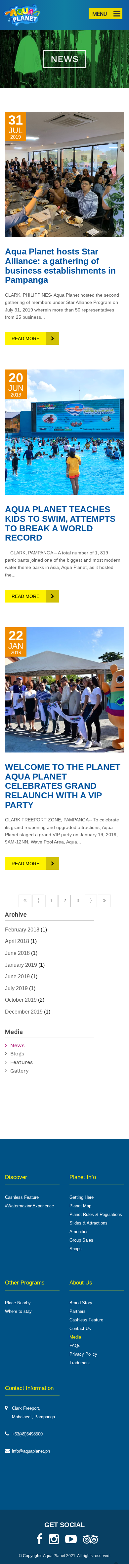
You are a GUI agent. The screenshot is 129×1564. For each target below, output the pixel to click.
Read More (25, 338)
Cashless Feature (22, 1197)
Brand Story (80, 1302)
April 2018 (17, 941)
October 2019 (21, 1000)
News (17, 1045)
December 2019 (24, 1012)
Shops (75, 1248)
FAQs (74, 1345)
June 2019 (17, 976)
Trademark (79, 1362)
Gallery (19, 1071)
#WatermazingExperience (29, 1205)
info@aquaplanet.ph (31, 1451)
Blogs (17, 1053)
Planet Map (80, 1205)
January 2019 (21, 965)
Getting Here (81, 1197)
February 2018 (22, 929)
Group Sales (81, 1240)
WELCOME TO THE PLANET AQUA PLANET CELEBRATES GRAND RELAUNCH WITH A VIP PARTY (62, 786)
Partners (77, 1311)
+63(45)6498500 (27, 1433)
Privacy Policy (83, 1354)
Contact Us (80, 1328)
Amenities (79, 1231)
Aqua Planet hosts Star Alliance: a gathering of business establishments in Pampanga (60, 266)
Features (21, 1062)
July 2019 (16, 988)
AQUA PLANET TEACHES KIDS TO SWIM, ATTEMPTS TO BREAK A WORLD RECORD (60, 523)
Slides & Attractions (88, 1223)
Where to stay (18, 1311)
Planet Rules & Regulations (95, 1214)
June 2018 (17, 953)
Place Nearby (18, 1302)
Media (75, 1337)
